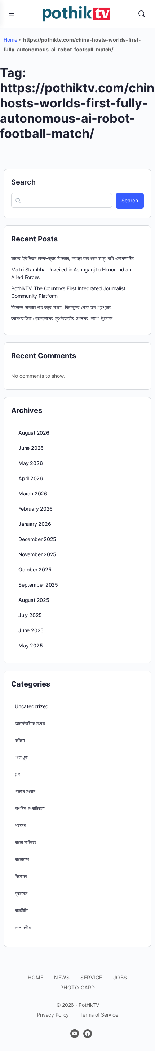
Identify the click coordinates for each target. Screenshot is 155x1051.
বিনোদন (21, 876)
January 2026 (34, 524)
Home (10, 40)
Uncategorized (32, 706)
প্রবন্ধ (20, 825)
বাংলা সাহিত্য (25, 842)
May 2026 (30, 463)
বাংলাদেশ (22, 859)
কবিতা (20, 740)
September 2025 (38, 585)
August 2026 (33, 433)
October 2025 (34, 569)
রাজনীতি (21, 910)
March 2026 (32, 493)
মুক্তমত (21, 893)
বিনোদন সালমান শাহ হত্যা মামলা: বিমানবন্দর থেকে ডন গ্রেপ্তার (61, 307)
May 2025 (30, 645)
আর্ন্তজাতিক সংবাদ (30, 723)
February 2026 (35, 509)
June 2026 (31, 448)
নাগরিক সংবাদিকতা (30, 808)
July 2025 (30, 615)
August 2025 (33, 600)
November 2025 (37, 554)
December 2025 (37, 539)
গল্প (17, 774)
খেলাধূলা (21, 757)
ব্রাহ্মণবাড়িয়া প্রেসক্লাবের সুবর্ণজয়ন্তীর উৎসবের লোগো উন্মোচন (61, 318)
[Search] (141, 14)
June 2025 (31, 630)
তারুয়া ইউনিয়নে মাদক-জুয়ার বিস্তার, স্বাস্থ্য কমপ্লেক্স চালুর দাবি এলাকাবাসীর (72, 258)
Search (23, 182)
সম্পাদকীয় (23, 927)
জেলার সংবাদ (25, 791)
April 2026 (30, 478)
